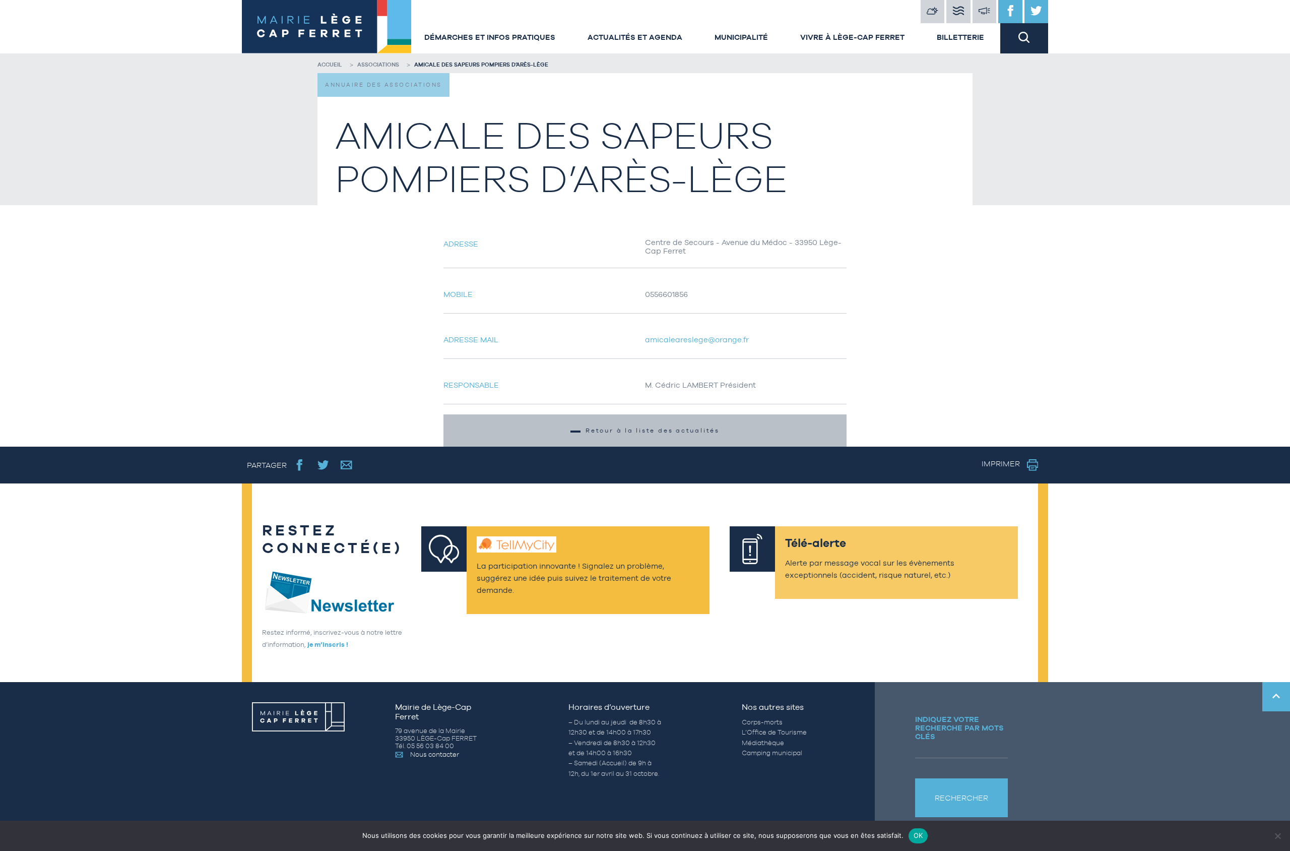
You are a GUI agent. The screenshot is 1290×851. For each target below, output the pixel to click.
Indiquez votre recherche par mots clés (959, 728)
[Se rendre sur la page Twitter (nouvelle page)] (323, 465)
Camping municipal (772, 753)
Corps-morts (762, 722)
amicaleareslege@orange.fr (697, 339)
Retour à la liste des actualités (653, 430)
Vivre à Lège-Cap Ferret (852, 37)
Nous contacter (434, 754)
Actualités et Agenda (635, 37)
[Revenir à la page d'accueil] (325, 26)
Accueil (329, 64)
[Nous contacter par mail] (346, 465)
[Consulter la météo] (933, 11)
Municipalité (741, 37)
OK (918, 835)
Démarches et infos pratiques (489, 37)
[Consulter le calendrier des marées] (958, 11)
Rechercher (961, 798)
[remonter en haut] (1276, 696)
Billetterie (960, 37)
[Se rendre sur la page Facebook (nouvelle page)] (299, 465)
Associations (378, 64)
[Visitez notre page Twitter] (1036, 11)
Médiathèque (763, 743)
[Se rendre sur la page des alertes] (985, 11)
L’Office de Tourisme (774, 732)
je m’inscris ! (327, 644)
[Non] (1277, 836)
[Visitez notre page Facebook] (1010, 11)
